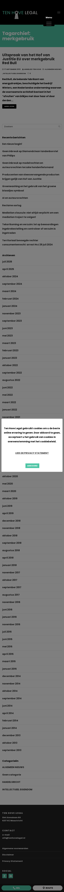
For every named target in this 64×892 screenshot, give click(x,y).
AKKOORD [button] (32, 465)
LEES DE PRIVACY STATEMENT (32, 453)
